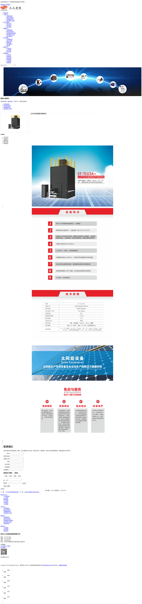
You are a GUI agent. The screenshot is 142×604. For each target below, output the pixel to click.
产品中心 (6, 14)
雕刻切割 (9, 42)
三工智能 (3, 546)
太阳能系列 (9, 16)
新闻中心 (6, 47)
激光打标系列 (10, 17)
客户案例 (9, 27)
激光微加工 (9, 44)
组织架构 (9, 58)
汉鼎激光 (6, 502)
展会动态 (9, 51)
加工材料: (7, 464)
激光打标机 (9, 41)
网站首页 (6, 13)
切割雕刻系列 (10, 19)
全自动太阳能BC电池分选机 (32, 492)
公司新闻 (9, 50)
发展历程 (9, 56)
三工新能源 (6, 496)
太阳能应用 (9, 39)
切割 (10, 476)
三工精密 (6, 501)
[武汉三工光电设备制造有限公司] (11, 10)
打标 (6, 476)
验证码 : (6, 483)
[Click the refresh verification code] (24, 483)
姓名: (7, 453)
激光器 (8, 45)
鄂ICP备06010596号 (47, 565)
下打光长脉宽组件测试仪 (12, 492)
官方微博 (3, 547)
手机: (7, 461)
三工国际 (6, 504)
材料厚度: (7, 467)
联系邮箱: (6, 469)
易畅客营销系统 (63, 565)
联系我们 (8, 4)
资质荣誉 (9, 59)
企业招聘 (9, 61)
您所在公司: (7, 458)
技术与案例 (6, 22)
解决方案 (9, 23)
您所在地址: (7, 456)
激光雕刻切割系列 (11, 33)
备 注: (6, 480)
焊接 (15, 476)
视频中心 (6, 28)
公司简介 (9, 54)
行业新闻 (9, 48)
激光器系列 (9, 36)
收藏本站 (3, 4)
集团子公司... (4, 494)
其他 (19, 476)
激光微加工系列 (11, 20)
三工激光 (6, 497)
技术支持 (9, 25)
